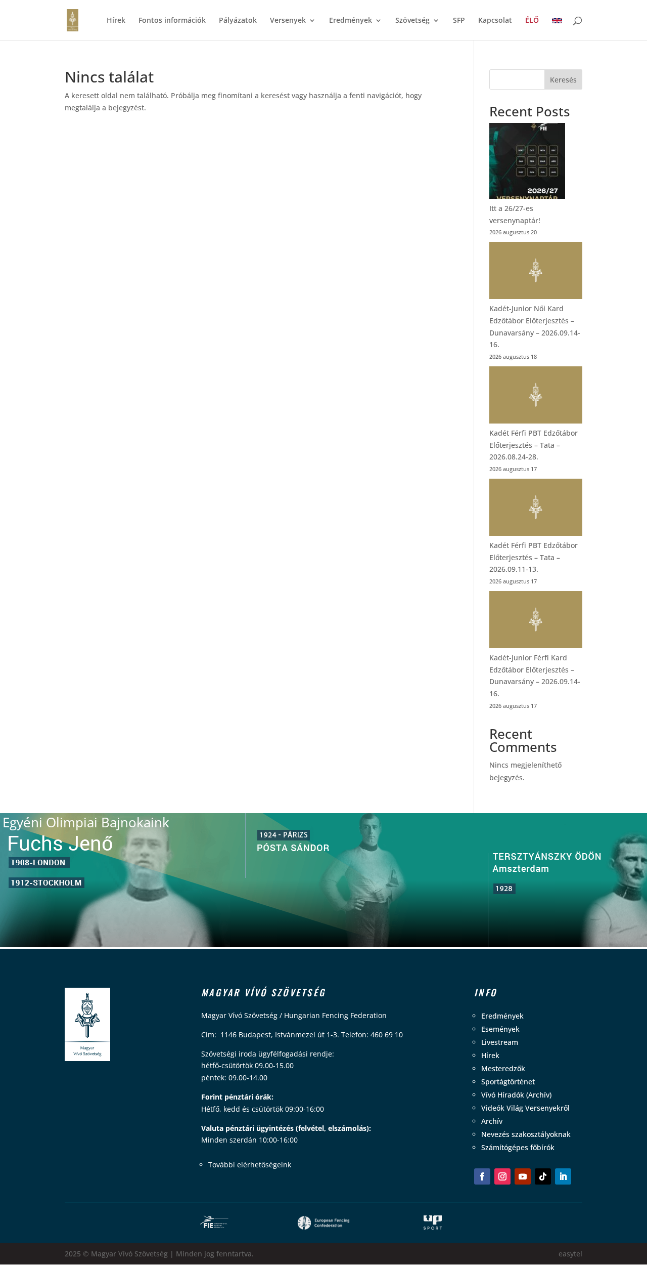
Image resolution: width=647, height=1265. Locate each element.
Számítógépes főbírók (517, 1147)
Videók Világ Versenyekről (525, 1108)
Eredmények (350, 21)
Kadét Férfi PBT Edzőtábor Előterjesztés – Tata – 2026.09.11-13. (533, 557)
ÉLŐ (532, 21)
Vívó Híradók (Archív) (516, 1095)
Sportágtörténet (508, 1081)
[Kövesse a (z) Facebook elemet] (482, 1176)
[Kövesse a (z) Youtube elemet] (523, 1176)
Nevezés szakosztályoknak (526, 1134)
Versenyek (288, 21)
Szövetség (412, 21)
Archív (491, 1121)
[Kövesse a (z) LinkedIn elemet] (563, 1176)
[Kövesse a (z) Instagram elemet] (502, 1176)
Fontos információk (172, 21)
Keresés (563, 80)
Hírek (116, 21)
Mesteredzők (503, 1068)
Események (500, 1029)
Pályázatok (238, 21)
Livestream (499, 1042)
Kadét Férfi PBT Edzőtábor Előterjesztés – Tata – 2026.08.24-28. (533, 445)
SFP (459, 21)
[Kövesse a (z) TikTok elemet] (543, 1176)
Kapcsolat (495, 21)
